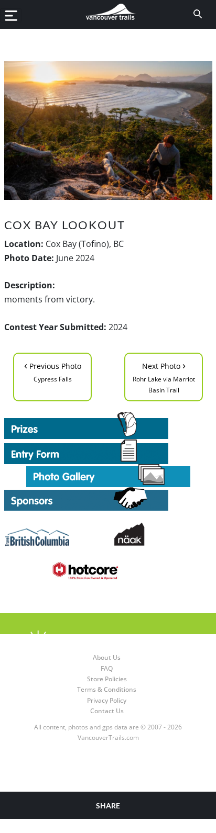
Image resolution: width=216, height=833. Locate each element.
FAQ (107, 668)
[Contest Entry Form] (108, 451)
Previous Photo (52, 371)
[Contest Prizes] (108, 425)
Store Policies (107, 678)
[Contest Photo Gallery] (108, 474)
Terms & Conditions (106, 689)
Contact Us (107, 710)
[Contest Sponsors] (108, 499)
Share (108, 805)
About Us (107, 657)
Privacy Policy (106, 700)
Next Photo (164, 376)
